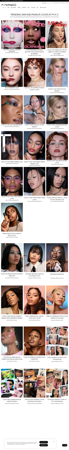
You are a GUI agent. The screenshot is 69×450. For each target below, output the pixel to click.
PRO (37, 7)
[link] (34, 13)
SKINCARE (24, 7)
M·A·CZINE (33, 7)
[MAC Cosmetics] (9, 5)
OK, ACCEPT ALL (43, 442)
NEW (8, 7)
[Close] (54, 442)
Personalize (43, 445)
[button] (64, 445)
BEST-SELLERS (13, 7)
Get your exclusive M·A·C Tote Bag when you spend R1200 (12, 0)
